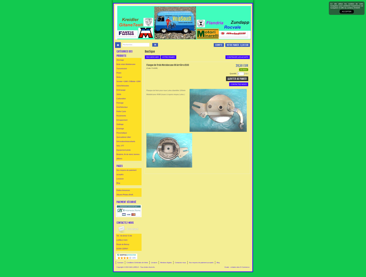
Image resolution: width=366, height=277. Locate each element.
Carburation (121, 99)
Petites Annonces (123, 190)
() (134, 258)
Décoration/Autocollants (126, 142)
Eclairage (120, 129)
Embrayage (121, 90)
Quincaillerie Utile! (124, 137)
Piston (119, 73)
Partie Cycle (121, 111)
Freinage (120, 103)
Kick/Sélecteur (122, 107)
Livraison (120, 179)
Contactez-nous (180, 262)
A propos (120, 262)
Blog (118, 183)
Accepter (346, 12)
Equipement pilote (124, 150)
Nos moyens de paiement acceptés (126, 172)
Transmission (122, 69)
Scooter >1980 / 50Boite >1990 (129, 81)
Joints (119, 94)
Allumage (120, 60)
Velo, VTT (120, 146)
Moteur (119, 77)
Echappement (122, 120)
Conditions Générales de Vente (137, 262)
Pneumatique (122, 133)
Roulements (121, 116)
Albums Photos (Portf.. (125, 195)
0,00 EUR (244, 45)
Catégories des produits (125, 53)
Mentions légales (166, 262)
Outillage (120, 124)
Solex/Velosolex (123, 86)
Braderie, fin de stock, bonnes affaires (128, 156)
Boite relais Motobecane (126, 64)
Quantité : (233, 74)
